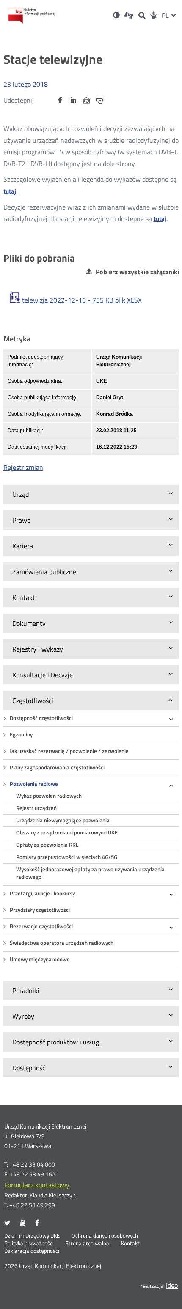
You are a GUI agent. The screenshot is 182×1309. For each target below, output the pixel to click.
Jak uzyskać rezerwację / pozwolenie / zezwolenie (69, 751)
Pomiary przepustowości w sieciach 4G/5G (66, 857)
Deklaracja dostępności (31, 1251)
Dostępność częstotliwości (41, 718)
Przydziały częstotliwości (40, 910)
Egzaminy (21, 735)
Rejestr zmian (23, 467)
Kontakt (130, 1243)
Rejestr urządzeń (36, 808)
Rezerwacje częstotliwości (41, 926)
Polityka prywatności (29, 1243)
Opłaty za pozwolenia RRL (47, 845)
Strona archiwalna (87, 1243)
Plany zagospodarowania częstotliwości (57, 768)
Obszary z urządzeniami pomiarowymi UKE (67, 833)
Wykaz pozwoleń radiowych (49, 796)
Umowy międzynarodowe (40, 959)
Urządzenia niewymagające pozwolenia (63, 820)
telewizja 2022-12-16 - (82, 300)
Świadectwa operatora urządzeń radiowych (61, 943)
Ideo (172, 1285)
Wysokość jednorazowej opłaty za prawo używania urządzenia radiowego (90, 873)
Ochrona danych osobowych (105, 1236)
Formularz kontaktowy (36, 1185)
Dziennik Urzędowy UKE (32, 1236)
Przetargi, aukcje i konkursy (42, 893)
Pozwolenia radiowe (34, 784)
